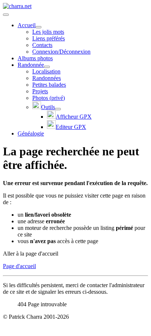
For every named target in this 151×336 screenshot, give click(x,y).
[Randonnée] (47, 67)
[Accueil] (38, 27)
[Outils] (58, 109)
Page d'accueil (19, 266)
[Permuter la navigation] (6, 15)
